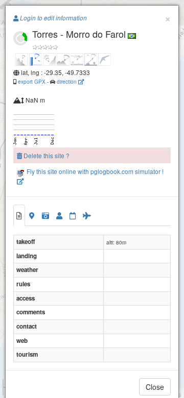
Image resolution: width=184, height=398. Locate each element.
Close (155, 387)
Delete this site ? (46, 155)
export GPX (31, 81)
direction (67, 81)
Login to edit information (52, 18)
